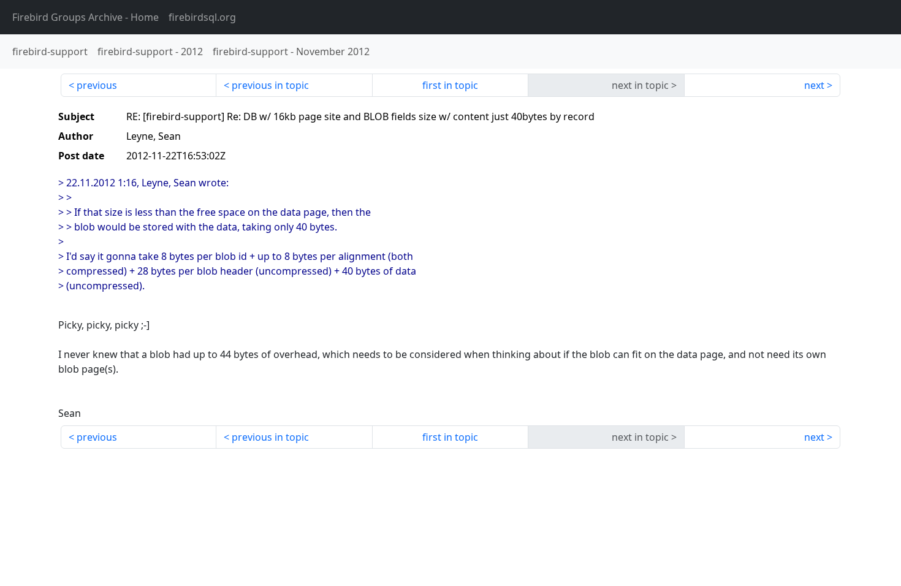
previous (97, 85)
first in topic (450, 85)
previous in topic (270, 85)
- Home (85, 17)
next (814, 85)
